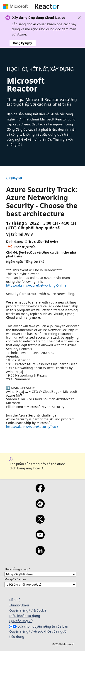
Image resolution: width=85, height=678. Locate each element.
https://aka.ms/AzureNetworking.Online (36, 285)
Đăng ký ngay (22, 43)
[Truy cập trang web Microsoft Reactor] (47, 6)
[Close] (79, 17)
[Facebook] (40, 491)
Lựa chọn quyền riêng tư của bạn (43, 626)
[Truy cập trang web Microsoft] (15, 6)
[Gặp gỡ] (40, 506)
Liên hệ (14, 600)
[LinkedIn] (40, 553)
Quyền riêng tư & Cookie (27, 610)
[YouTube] (40, 537)
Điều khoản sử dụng (24, 616)
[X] (40, 522)
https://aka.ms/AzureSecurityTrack (32, 426)
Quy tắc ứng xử (20, 621)
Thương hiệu (19, 605)
